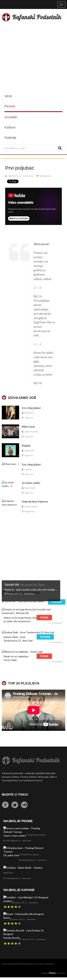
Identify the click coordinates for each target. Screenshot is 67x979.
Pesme (9, 106)
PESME (44, 617)
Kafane (10, 127)
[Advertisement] (33, 57)
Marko (52, 972)
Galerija (10, 137)
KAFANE (57, 601)
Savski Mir (24, 584)
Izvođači (10, 117)
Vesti (8, 96)
